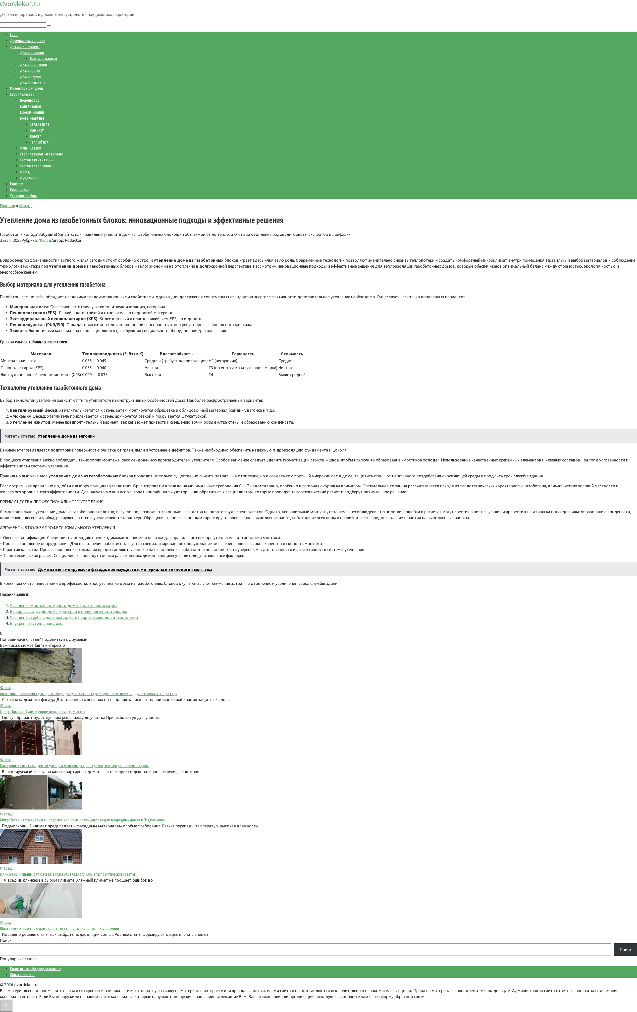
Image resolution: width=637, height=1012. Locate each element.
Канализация (30, 106)
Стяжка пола (39, 124)
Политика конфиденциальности (35, 968)
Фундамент (29, 178)
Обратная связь (22, 974)
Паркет (35, 136)
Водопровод (30, 100)
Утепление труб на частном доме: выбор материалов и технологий (74, 617)
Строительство (22, 94)
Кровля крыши (32, 112)
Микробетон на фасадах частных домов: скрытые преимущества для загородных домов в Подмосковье (82, 820)
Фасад (25, 172)
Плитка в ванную (43, 58)
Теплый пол (39, 142)
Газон (14, 34)
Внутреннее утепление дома (36, 623)
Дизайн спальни (33, 82)
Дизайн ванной (32, 52)
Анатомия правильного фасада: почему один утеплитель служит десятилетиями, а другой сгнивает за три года (88, 693)
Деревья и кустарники (27, 40)
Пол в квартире (32, 118)
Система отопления (35, 166)
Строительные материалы (41, 154)
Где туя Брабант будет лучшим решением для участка (42, 711)
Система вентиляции (36, 160)
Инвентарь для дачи (26, 88)
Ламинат (37, 130)
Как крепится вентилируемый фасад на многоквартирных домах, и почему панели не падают (74, 765)
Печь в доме (19, 190)
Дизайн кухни (30, 76)
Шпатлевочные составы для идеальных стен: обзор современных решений (59, 928)
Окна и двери (30, 148)
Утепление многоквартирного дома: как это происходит (63, 605)
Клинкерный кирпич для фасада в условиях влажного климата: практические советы (67, 874)
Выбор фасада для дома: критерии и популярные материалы (68, 611)
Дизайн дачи (30, 70)
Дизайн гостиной (33, 64)
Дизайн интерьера (25, 46)
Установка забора (24, 196)
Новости (16, 184)
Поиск (5, 940)
